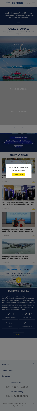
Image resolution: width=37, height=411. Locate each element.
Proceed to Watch (18, 174)
